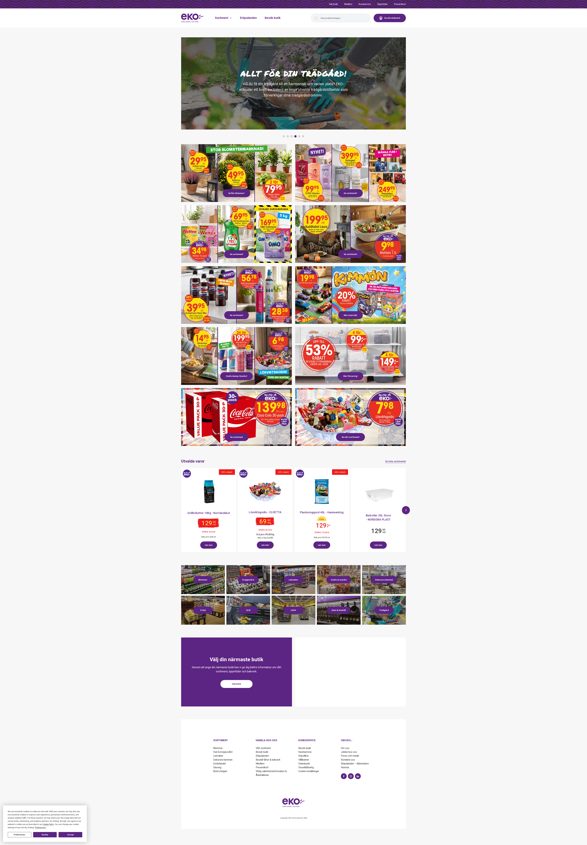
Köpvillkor (303, 755)
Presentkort (400, 4)
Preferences (19, 835)
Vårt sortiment (263, 748)
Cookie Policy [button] (48, 824)
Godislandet (219, 763)
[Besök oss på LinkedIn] (358, 776)
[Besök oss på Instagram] (351, 776)
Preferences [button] (40, 827)
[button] (284, 136)
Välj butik (333, 4)
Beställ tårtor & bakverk (268, 759)
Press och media (350, 755)
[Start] (192, 18)
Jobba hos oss (349, 751)
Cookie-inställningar (308, 771)
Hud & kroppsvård (222, 751)
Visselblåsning (306, 767)
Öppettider (382, 4)
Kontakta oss (348, 759)
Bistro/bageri (220, 771)
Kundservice (365, 4)
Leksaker (218, 755)
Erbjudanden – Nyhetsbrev (355, 763)
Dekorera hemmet (222, 759)
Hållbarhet (303, 759)
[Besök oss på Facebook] (344, 776)
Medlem (348, 4)
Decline (45, 835)
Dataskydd (304, 763)
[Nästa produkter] (406, 510)
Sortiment (221, 18)
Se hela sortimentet (395, 461)
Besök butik (273, 18)
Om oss (345, 748)
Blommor (218, 748)
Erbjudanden (248, 18)
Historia (345, 767)
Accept (70, 835)
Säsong (217, 767)
